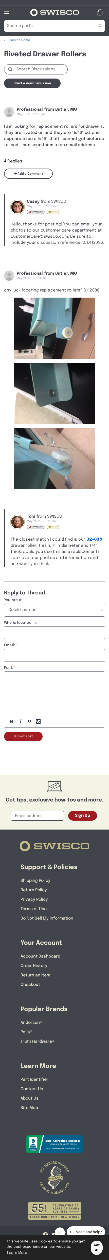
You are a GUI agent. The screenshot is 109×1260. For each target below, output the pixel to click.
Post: (8, 668)
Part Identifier (34, 1079)
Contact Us (32, 1089)
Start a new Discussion (32, 83)
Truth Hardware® (38, 1041)
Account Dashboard (40, 956)
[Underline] (29, 721)
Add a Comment (30, 173)
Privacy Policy (34, 899)
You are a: (13, 600)
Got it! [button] (97, 1247)
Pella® (26, 1032)
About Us (30, 1098)
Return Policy (34, 890)
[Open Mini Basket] (101, 12)
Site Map (29, 1108)
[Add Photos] (38, 721)
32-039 (94, 539)
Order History (34, 966)
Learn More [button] (17, 1253)
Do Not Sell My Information (47, 918)
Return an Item (35, 975)
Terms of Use (34, 909)
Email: (9, 645)
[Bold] (11, 721)
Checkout (30, 985)
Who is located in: (20, 623)
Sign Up (82, 815)
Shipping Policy (35, 881)
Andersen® (31, 1023)
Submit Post (23, 736)
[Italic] (20, 721)
